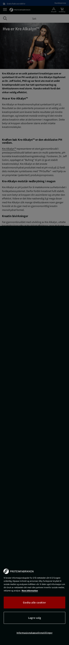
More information (30, 590)
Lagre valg (34, 618)
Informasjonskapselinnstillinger (35, 632)
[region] (34, 435)
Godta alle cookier (34, 602)
